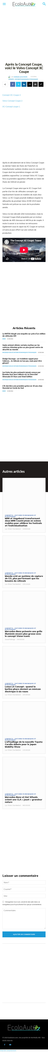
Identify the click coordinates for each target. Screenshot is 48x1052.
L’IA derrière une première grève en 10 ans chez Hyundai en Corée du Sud (22, 387)
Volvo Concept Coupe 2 (12, 101)
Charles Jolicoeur (20, 77)
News (4, 339)
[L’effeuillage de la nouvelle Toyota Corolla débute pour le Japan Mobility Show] (24, 719)
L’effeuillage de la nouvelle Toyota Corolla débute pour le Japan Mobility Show (23, 744)
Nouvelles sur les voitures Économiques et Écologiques (19, 352)
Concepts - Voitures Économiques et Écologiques (23, 79)
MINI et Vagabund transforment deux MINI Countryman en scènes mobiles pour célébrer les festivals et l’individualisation (23, 522)
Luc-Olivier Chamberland (13, 529)
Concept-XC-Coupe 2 (11, 95)
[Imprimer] (35, 84)
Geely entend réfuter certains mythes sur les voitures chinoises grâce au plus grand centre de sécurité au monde (22, 347)
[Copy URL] (41, 84)
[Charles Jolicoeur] (9, 77)
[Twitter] (18, 84)
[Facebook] (12, 84)
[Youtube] (10, 1045)
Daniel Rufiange (10, 639)
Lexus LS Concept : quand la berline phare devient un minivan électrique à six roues (23, 689)
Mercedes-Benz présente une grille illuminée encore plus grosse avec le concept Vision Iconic (23, 634)
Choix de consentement (8, 1051)
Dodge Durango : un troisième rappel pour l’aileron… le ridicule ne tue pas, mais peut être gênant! (22, 361)
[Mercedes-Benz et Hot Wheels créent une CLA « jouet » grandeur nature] (24, 774)
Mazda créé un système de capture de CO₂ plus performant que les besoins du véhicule (24, 578)
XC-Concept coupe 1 (11, 106)
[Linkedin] (24, 84)
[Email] (29, 84)
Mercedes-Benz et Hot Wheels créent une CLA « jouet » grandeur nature (23, 799)
